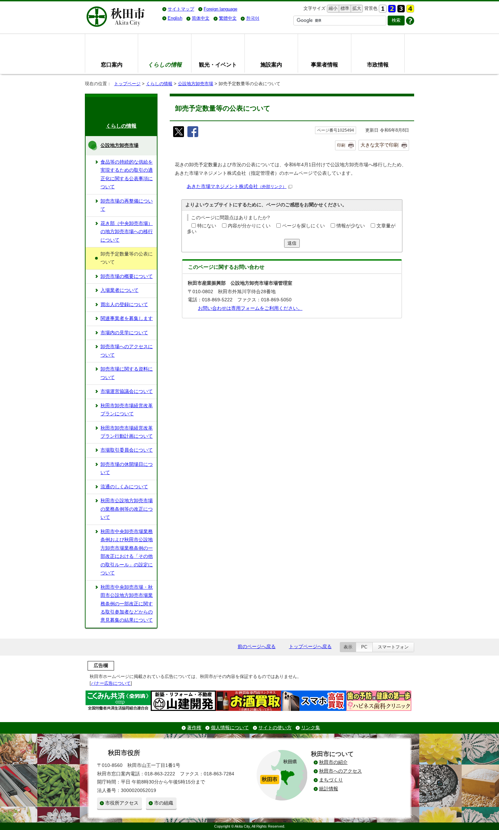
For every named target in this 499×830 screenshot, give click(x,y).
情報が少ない (350, 225)
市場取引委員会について (126, 450)
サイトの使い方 (275, 727)
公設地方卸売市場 (195, 83)
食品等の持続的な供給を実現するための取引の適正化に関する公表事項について (126, 174)
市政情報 (378, 64)
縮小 (332, 8)
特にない (206, 225)
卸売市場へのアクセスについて (126, 350)
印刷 (341, 145)
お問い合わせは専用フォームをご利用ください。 (250, 308)
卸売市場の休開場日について (126, 468)
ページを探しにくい (303, 225)
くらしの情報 (159, 83)
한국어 (252, 18)
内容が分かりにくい (249, 225)
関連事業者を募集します (126, 318)
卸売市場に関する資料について (126, 373)
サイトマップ (181, 9)
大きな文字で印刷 (380, 145)
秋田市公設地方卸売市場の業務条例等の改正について (126, 509)
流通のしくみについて (124, 486)
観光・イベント (218, 64)
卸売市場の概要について (126, 276)
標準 (344, 8)
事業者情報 (324, 64)
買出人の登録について (124, 304)
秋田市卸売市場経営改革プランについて (126, 409)
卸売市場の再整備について (126, 205)
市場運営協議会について (126, 391)
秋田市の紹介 (333, 762)
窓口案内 (112, 64)
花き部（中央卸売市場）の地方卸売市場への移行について (126, 232)
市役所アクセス (121, 803)
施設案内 (271, 64)
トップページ (127, 83)
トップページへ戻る (310, 646)
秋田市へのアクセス (340, 771)
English (175, 18)
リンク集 (310, 727)
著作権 (194, 727)
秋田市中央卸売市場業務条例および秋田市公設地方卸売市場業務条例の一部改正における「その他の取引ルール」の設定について (126, 552)
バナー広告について (111, 683)
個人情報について (230, 727)
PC (364, 646)
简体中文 (200, 18)
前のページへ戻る (257, 646)
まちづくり (331, 779)
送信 (292, 243)
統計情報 (328, 788)
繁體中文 (228, 18)
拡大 (356, 8)
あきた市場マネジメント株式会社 (237, 186)
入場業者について (119, 290)
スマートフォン (393, 646)
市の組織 (163, 803)
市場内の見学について (124, 332)
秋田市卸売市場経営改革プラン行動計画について (126, 432)
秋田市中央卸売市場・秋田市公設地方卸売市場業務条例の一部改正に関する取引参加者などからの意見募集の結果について (126, 604)
